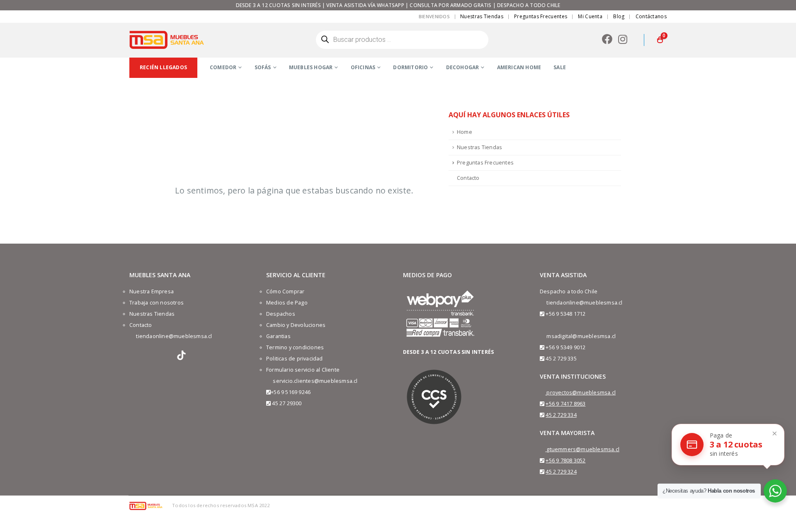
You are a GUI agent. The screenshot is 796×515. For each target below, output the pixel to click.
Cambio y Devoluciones (295, 325)
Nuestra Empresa (151, 291)
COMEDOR (223, 67)
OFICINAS (363, 67)
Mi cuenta (590, 16)
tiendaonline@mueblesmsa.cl (174, 336)
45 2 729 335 (561, 358)
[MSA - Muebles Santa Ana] (166, 40)
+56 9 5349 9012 (565, 347)
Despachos (280, 313)
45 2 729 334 (561, 414)
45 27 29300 (286, 403)
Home (464, 131)
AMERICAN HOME (519, 67)
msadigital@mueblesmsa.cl (581, 336)
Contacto (468, 177)
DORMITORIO (410, 67)
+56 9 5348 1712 (565, 313)
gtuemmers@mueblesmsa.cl (582, 449)
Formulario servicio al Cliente (303, 369)
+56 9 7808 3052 (565, 460)
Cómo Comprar (285, 291)
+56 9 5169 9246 (291, 392)
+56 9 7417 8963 (565, 403)
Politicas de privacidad (294, 358)
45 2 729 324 (561, 471)
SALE (559, 67)
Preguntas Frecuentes (540, 16)
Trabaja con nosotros (156, 302)
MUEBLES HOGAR (311, 67)
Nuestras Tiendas (481, 16)
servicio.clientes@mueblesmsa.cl (315, 380)
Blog (618, 16)
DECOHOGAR (462, 67)
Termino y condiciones (295, 347)
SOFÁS (263, 67)
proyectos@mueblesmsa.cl (581, 392)
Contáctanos (651, 16)
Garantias (278, 336)
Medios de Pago (287, 302)
